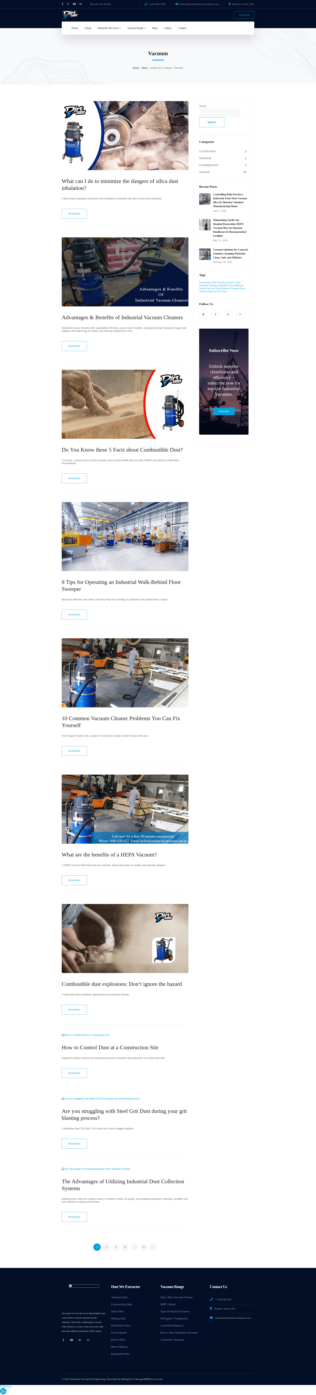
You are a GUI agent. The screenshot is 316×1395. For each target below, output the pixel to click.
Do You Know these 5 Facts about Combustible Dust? (122, 450)
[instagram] (240, 314)
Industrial (205, 158)
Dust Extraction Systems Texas (226, 282)
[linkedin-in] (228, 314)
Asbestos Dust (119, 1297)
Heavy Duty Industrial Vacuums (179, 1332)
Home (136, 67)
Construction (207, 151)
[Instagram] (68, 4)
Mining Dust (118, 1318)
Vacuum (204, 172)
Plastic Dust (118, 1339)
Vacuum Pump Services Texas (213, 291)
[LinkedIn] (80, 4)
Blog (144, 67)
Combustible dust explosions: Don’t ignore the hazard (122, 984)
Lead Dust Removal (171, 1325)
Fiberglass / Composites (174, 1318)
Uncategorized (208, 165)
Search (202, 106)
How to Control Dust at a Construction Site (110, 1047)
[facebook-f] (215, 314)
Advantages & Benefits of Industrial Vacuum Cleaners (122, 317)
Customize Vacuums (172, 1339)
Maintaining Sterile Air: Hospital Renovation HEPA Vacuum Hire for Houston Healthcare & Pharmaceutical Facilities (229, 228)
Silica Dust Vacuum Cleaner (176, 1297)
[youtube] (71, 1340)
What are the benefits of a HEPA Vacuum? (109, 855)
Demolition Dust (120, 1325)
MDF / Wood (167, 1304)
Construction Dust (121, 1304)
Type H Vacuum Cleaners (175, 1311)
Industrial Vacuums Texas (233, 288)
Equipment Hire (120, 1353)
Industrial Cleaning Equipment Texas (216, 285)
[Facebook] (62, 4)
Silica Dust (117, 1311)
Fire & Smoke (119, 1332)
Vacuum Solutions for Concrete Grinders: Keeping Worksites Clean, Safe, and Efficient (230, 253)
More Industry (119, 1346)
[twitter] (203, 314)
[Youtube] (74, 4)
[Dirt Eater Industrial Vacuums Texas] (70, 14)
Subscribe (224, 411)
